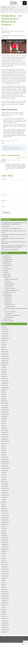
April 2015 (4, 614)
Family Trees (8, 286)
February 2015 (5, 618)
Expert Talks (6, 256)
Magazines (5, 263)
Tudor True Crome (7, 320)
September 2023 (5, 387)
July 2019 (4, 499)
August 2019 (4, 497)
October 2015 (5, 600)
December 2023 (5, 383)
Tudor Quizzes (6, 641)
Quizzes (5, 274)
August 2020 (4, 470)
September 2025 (5, 338)
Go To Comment (22, 157)
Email (5, 200)
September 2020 (5, 468)
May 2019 (4, 504)
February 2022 (5, 430)
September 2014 (5, 629)
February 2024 (5, 378)
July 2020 (4, 472)
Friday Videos (6, 259)
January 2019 (5, 513)
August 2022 (4, 416)
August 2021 (4, 443)
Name (5, 194)
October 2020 (5, 466)
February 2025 (5, 351)
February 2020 (5, 484)
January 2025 (5, 354)
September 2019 (5, 495)
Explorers (7, 297)
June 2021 (4, 448)
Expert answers (8, 285)
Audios (6, 277)
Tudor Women (8, 317)
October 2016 (5, 573)
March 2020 (4, 481)
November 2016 (5, 571)
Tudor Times (6, 319)
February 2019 (5, 511)
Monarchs (7, 301)
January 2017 (5, 567)
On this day (5, 268)
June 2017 (4, 555)
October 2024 (5, 360)
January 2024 (5, 380)
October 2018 (5, 519)
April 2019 (4, 506)
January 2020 (5, 486)
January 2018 (5, 540)
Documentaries (8, 283)
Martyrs (10, 8)
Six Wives (7, 303)
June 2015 (4, 609)
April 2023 (4, 398)
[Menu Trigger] (25, 3)
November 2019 (5, 490)
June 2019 (4, 502)
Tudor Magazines (14, 640)
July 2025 (4, 342)
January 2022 (5, 432)
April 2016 (4, 587)
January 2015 (5, 620)
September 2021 (5, 441)
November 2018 (5, 517)
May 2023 (4, 396)
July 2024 (4, 367)
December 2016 (5, 569)
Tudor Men (7, 313)
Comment (3, 178)
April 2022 (4, 425)
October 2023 (5, 385)
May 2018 (4, 531)
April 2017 (4, 560)
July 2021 (4, 445)
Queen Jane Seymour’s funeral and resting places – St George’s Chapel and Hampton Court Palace (14, 246)
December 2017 (5, 542)
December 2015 (5, 596)
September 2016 (5, 576)
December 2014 (5, 623)
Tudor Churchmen (9, 311)
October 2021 (5, 439)
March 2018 (4, 535)
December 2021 (5, 434)
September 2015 (5, 602)
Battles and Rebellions (10, 279)
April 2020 (4, 479)
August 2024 (4, 365)
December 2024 (5, 356)
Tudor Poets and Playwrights (11, 315)
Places (4, 270)
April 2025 (4, 347)
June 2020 (4, 475)
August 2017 (4, 551)
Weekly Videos (22, 640)
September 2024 (5, 363)
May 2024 (4, 371)
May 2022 (4, 423)
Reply (7, 170)
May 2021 (4, 450)
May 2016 (4, 585)
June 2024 (4, 369)
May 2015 (4, 611)
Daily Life (7, 281)
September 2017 (5, 549)
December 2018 (5, 515)
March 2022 (4, 428)
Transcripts (5, 294)
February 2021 (5, 457)
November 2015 (5, 598)
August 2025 (4, 340)
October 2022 (5, 412)
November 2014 (5, 625)
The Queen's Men (9, 306)
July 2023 (4, 392)
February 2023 (5, 403)
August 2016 (4, 578)
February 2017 (5, 564)
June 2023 (4, 394)
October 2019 (5, 493)
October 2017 (5, 546)
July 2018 (4, 526)
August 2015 (4, 605)
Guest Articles (6, 261)
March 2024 (4, 376)
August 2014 (4, 632)
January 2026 (5, 331)
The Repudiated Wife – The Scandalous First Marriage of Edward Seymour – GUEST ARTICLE (14, 223)
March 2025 (4, 349)
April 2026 (4, 327)
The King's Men (8, 304)
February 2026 (5, 329)
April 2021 (4, 452)
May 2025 (4, 345)
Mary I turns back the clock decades (10, 249)
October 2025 (5, 336)
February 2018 (5, 537)
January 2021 (5, 459)
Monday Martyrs (15, 140)
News (4, 267)
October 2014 (5, 627)
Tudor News (6, 640)
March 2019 (4, 508)
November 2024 (5, 358)
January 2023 (5, 405)
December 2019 (5, 488)
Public (4, 272)
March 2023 (4, 401)
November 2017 (5, 544)
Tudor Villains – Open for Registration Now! (11, 228)
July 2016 (4, 580)
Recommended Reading (10, 290)
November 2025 (5, 333)
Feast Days (5, 257)
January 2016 (5, 593)
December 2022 (5, 407)
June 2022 (4, 421)
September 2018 (5, 522)
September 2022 (5, 414)
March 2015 (4, 616)
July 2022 (4, 419)
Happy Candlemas (6, 226)
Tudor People (5, 8)
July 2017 (4, 553)
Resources (5, 276)
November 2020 (5, 463)
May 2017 (4, 558)
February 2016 (5, 591)
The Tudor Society (11, 7)
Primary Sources (9, 288)
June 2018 (4, 528)
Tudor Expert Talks (14, 641)
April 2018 (4, 533)
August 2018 (4, 524)
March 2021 (4, 454)
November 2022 (5, 410)
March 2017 (4, 562)
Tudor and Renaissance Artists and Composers (16, 308)
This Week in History (8, 292)
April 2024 (4, 374)
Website (3, 206)
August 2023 (4, 389)
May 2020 (4, 477)
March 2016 (4, 589)
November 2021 (5, 437)
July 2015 (4, 607)
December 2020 (5, 461)
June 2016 (4, 582)
